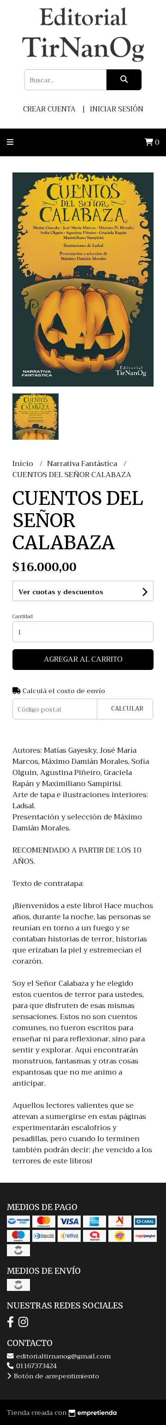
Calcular (127, 709)
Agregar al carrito (83, 659)
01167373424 (35, 1366)
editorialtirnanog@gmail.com (62, 1356)
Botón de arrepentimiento (55, 1376)
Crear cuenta (49, 109)
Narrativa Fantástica (83, 463)
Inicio (23, 463)
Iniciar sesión (116, 109)
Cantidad (22, 616)
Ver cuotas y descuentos (60, 591)
